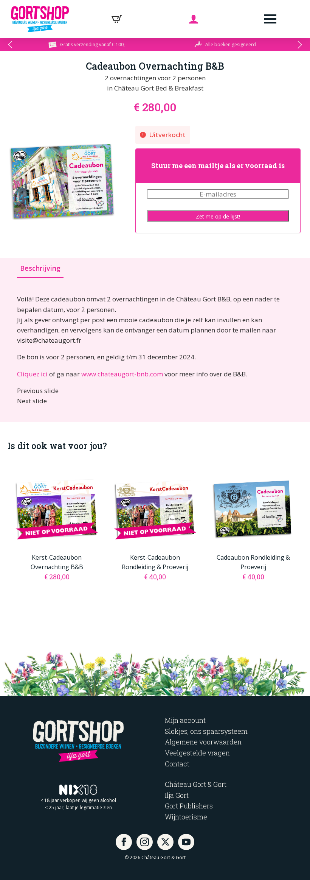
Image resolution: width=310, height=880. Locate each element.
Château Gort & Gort (195, 784)
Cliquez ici (32, 374)
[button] (10, 44)
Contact (177, 763)
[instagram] (144, 842)
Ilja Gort (177, 795)
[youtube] (186, 842)
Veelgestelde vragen (197, 752)
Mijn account (185, 720)
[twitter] (165, 842)
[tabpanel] (155, 350)
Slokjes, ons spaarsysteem (206, 731)
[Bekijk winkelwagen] (117, 19)
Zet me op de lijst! (218, 216)
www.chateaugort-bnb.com (122, 374)
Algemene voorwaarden (203, 741)
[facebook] (124, 842)
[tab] (40, 268)
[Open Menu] (270, 19)
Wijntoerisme (186, 816)
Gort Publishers (189, 805)
